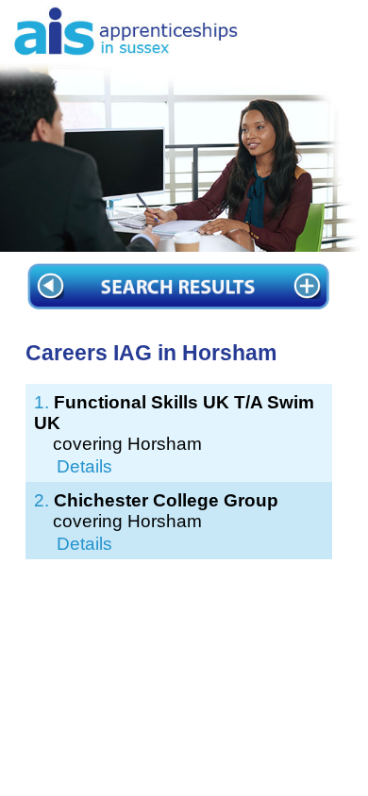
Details (84, 466)
